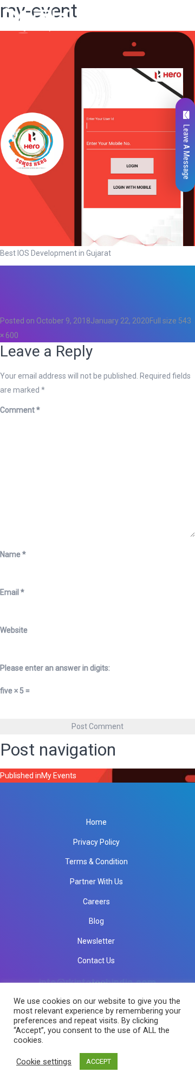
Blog (96, 921)
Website (14, 630)
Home (96, 822)
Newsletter (96, 941)
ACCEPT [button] (98, 1061)
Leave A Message (186, 152)
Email (12, 592)
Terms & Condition (96, 861)
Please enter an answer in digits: (55, 668)
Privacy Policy (96, 842)
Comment (20, 410)
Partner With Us (96, 881)
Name (13, 554)
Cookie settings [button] (44, 1062)
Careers (96, 901)
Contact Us (96, 960)
